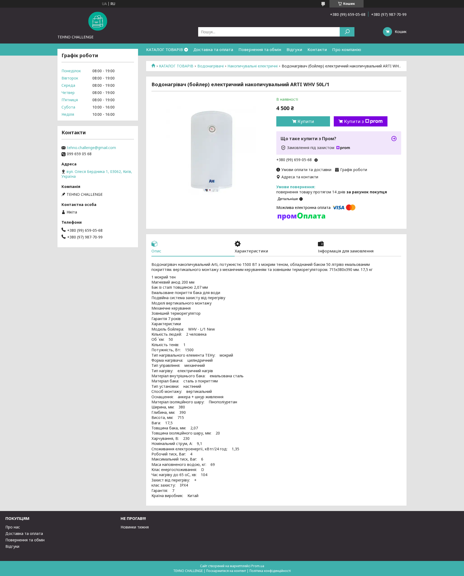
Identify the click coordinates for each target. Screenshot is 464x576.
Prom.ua (257, 566)
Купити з (354, 121)
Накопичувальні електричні (252, 66)
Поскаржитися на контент (226, 570)
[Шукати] (347, 32)
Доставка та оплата (213, 49)
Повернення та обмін (259, 49)
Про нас (12, 527)
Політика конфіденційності (270, 570)
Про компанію (346, 49)
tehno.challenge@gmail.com (91, 147)
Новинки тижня (135, 527)
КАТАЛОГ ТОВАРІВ (164, 49)
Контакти (317, 49)
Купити (306, 121)
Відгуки (294, 49)
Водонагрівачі (210, 66)
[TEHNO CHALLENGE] (98, 21)
